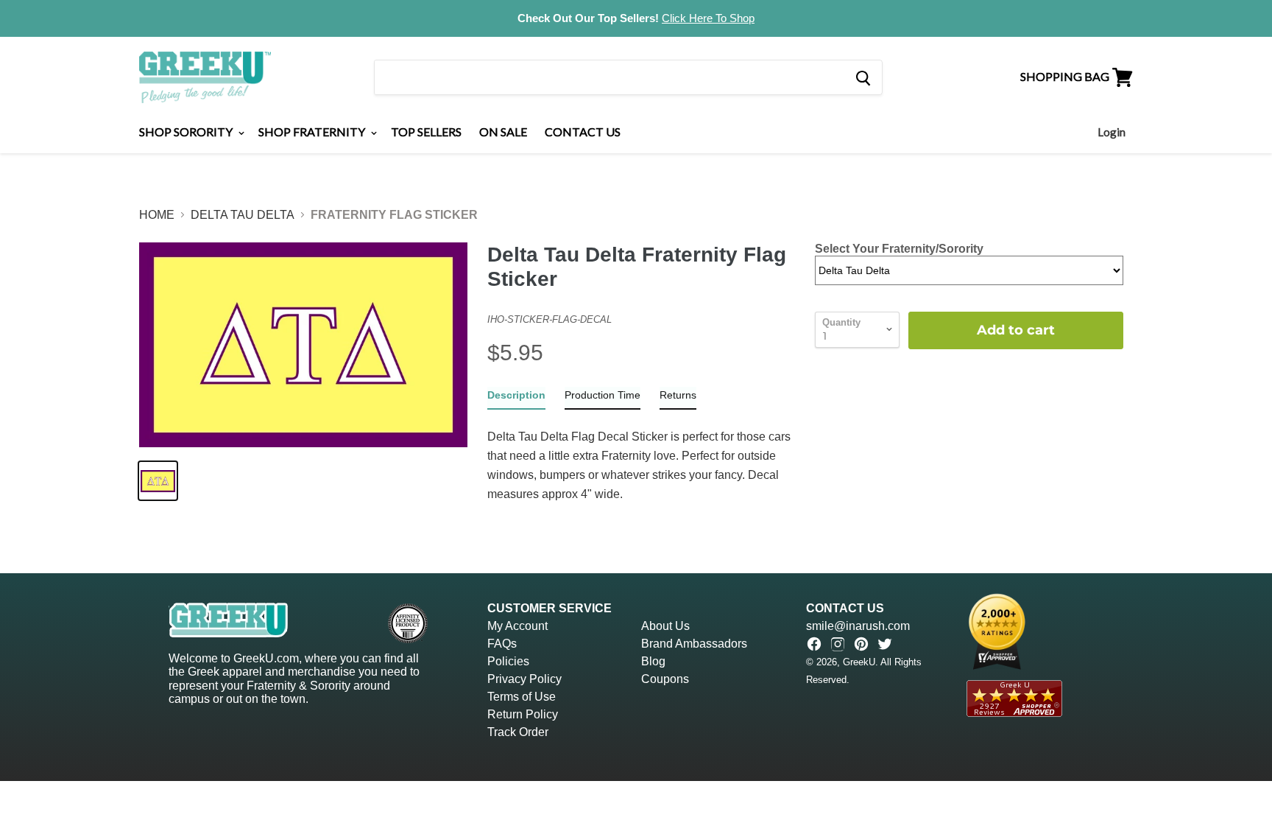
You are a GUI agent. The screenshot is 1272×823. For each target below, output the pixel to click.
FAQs (502, 643)
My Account (517, 626)
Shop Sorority (187, 132)
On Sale (503, 132)
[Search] (862, 77)
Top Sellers (426, 132)
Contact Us (583, 132)
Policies (508, 661)
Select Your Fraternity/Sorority (899, 248)
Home (156, 215)
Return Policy (522, 714)
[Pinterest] (861, 644)
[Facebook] (814, 644)
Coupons (665, 679)
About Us (665, 626)
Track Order (517, 732)
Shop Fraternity (312, 132)
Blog (653, 661)
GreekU (859, 662)
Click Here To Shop (708, 18)
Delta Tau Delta (242, 215)
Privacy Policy (524, 679)
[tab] (516, 398)
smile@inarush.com (858, 626)
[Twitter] (885, 644)
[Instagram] (838, 644)
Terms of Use (521, 696)
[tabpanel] (641, 466)
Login (1112, 132)
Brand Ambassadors (694, 643)
